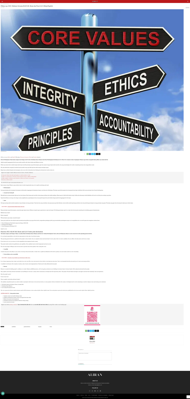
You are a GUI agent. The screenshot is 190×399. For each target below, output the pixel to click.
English (13, 157)
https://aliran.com (92, 342)
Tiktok (30, 157)
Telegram (22, 157)
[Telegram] (95, 154)
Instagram (26, 157)
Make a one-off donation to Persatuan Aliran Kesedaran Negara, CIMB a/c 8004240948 (19, 176)
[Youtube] (100, 390)
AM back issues (111, 395)
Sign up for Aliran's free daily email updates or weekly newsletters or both (16, 175)
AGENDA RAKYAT (5, 293)
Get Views (187, 7)
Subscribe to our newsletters (103, 395)
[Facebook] (90, 154)
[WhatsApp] (88, 154)
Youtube (35, 157)
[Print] (99, 154)
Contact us (82, 395)
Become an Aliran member (7, 179)
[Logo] (95, 377)
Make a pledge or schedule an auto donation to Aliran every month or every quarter (18, 178)
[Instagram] (92, 390)
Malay (9, 157)
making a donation (13, 304)
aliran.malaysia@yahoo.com (97, 384)
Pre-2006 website (94, 395)
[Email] (97, 154)
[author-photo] (92, 339)
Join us (89, 395)
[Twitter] (92, 154)
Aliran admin (92, 341)
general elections (27, 326)
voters (51, 326)
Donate (86, 395)
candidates (14, 326)
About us (77, 395)
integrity (39, 326)
